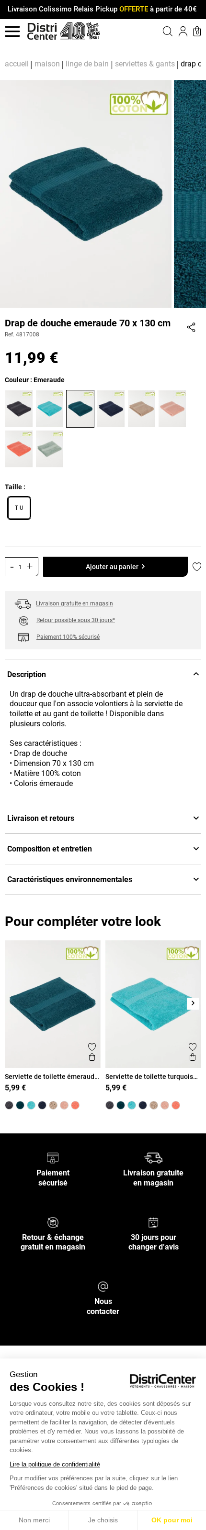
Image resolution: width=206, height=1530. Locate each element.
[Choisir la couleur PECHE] (20, 448)
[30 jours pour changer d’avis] (153, 1221)
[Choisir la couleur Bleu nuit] (112, 408)
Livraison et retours (40, 818)
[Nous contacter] (103, 1286)
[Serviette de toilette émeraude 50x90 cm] (20, 1105)
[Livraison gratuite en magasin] (153, 1157)
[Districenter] (42, 31)
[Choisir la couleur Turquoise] (50, 408)
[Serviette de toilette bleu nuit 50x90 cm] (42, 1105)
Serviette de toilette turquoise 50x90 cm (151, 1076)
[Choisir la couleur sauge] (50, 448)
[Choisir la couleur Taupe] (142, 408)
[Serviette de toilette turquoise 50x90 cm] (31, 1105)
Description (26, 674)
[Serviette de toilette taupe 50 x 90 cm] (53, 1105)
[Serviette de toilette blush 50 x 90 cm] (64, 1105)
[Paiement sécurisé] (53, 1157)
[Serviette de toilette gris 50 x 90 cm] (9, 1105)
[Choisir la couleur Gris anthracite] (20, 408)
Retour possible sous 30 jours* (75, 620)
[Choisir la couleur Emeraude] (81, 408)
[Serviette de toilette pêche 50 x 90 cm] (75, 1105)
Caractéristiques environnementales (69, 879)
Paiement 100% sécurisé (68, 637)
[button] (156, 31)
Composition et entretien (49, 848)
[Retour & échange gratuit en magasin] (52, 1221)
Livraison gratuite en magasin (74, 603)
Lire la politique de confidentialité (55, 1464)
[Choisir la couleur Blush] (173, 408)
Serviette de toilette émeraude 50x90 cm (51, 1076)
